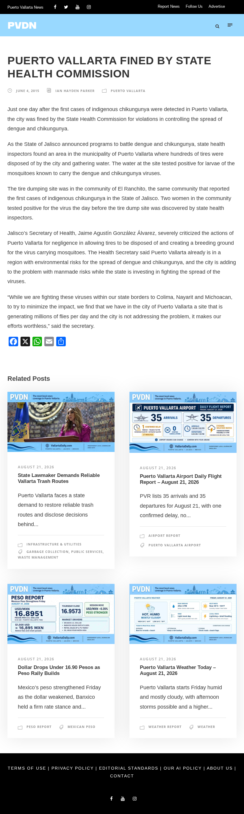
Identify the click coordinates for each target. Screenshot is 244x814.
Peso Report (38, 726)
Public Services (87, 551)
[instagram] (89, 7)
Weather (206, 726)
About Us (220, 768)
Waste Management (38, 557)
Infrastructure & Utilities (54, 544)
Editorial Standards (129, 768)
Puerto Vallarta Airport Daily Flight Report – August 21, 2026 (181, 479)
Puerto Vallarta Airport (174, 545)
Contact (122, 776)
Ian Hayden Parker (75, 90)
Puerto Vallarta (128, 90)
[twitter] (66, 7)
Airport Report (164, 535)
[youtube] (77, 7)
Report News (169, 6)
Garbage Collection (47, 551)
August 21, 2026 (36, 467)
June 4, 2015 (27, 90)
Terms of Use (28, 768)
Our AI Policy (183, 768)
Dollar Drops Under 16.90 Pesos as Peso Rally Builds (59, 670)
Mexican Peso (82, 726)
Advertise (217, 6)
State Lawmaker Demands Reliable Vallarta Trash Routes (59, 478)
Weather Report (165, 726)
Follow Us (194, 6)
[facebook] (55, 7)
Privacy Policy (73, 768)
